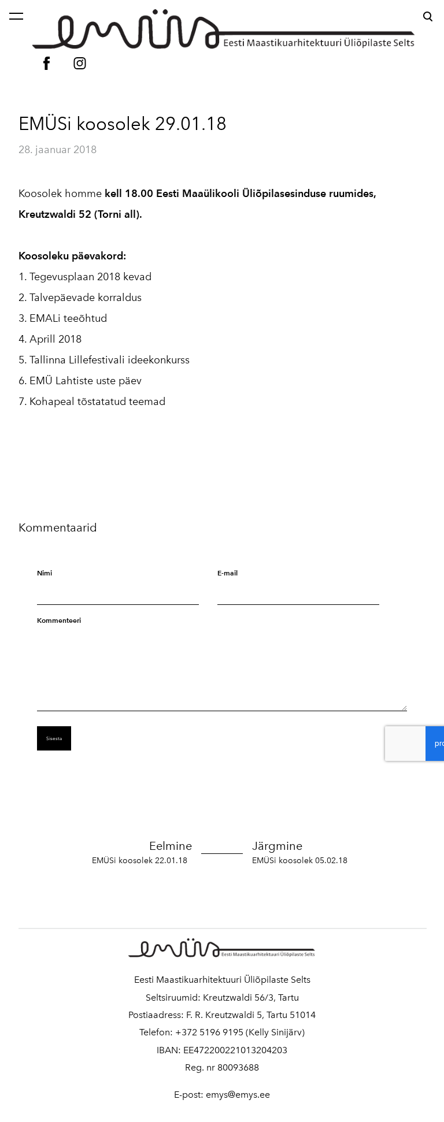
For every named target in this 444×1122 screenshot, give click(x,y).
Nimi (44, 573)
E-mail (227, 573)
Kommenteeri (59, 620)
